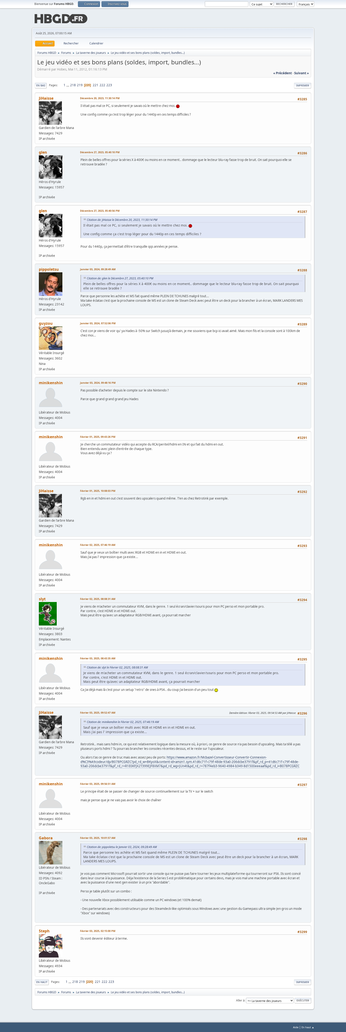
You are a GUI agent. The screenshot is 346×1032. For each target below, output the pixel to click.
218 (73, 85)
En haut (41, 982)
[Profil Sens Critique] (41, 888)
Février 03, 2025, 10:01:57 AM (97, 838)
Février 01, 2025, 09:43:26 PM (97, 436)
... (68, 85)
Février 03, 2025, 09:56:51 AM (97, 784)
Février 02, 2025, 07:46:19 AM (97, 545)
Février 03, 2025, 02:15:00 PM (97, 931)
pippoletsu (49, 269)
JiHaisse (46, 98)
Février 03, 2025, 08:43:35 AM (97, 658)
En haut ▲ (308, 1027)
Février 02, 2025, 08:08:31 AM (97, 599)
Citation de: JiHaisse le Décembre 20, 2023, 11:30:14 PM (122, 220)
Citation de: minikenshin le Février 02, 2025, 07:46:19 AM (123, 722)
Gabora (46, 837)
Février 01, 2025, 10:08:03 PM (97, 491)
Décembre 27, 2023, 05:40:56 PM (100, 210)
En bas (40, 85)
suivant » (301, 73)
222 (102, 85)
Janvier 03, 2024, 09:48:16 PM (98, 382)
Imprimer (302, 85)
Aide (295, 1027)
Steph (44, 931)
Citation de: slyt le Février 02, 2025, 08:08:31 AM (117, 667)
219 (80, 85)
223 (109, 85)
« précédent (282, 73)
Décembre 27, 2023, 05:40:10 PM (100, 152)
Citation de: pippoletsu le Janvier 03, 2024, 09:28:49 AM (122, 847)
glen (43, 152)
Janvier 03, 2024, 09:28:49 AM (98, 269)
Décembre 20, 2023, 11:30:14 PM (100, 98)
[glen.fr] (41, 192)
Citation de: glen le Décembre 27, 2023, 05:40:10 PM (120, 278)
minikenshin (51, 382)
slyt (42, 599)
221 (95, 85)
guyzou (46, 323)
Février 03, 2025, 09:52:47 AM (97, 712)
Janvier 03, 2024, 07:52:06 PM (98, 323)
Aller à (240, 1000)
